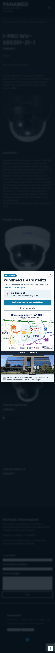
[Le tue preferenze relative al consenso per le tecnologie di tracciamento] (50, 648)
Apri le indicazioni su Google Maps (27, 302)
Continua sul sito (27, 308)
